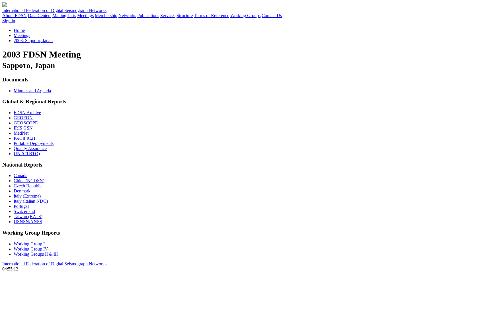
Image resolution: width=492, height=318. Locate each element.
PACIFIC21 (25, 138)
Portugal (21, 206)
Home (19, 30)
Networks (127, 15)
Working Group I (29, 243)
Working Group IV (31, 249)
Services (167, 15)
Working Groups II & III (36, 254)
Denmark (22, 190)
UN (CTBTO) (27, 153)
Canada (20, 175)
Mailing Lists (64, 15)
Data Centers (39, 15)
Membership (106, 15)
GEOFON (23, 117)
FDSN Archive (27, 112)
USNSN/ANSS (28, 221)
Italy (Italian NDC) (31, 201)
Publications (148, 15)
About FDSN (14, 15)
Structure (185, 15)
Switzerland (24, 211)
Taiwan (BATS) (28, 216)
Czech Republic (28, 185)
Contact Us (272, 15)
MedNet (21, 133)
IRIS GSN (23, 128)
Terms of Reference (211, 15)
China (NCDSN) (29, 180)
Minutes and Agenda (32, 90)
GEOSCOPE (26, 122)
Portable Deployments (34, 143)
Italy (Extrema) (27, 196)
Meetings (85, 15)
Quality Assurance (30, 148)
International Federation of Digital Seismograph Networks (54, 263)
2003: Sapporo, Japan (33, 40)
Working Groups (245, 15)
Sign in (8, 20)
